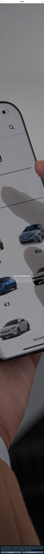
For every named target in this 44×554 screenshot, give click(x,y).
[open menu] (2, 2)
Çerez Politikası (28, 550)
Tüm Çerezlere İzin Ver (33, 552)
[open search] (42, 1)
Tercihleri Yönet (11, 552)
